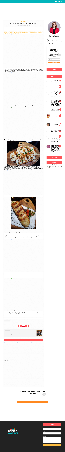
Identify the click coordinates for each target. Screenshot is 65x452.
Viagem (48, 167)
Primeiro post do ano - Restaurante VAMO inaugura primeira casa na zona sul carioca (55, 125)
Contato (42, 1)
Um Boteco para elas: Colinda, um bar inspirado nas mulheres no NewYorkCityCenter (56, 87)
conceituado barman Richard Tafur (25, 234)
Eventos (30, 1)
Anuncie (38, 1)
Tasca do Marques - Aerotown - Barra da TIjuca (56, 131)
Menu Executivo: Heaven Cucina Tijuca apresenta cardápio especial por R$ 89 (55, 110)
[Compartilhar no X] (21, 326)
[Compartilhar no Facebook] (18, 326)
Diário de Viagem (9, 1)
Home (5, 1)
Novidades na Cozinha (24, 1)
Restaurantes (16, 1)
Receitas (34, 1)
